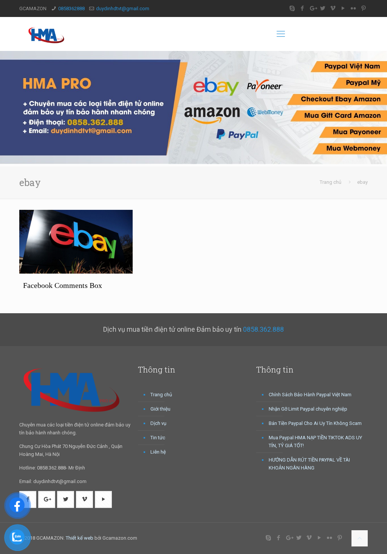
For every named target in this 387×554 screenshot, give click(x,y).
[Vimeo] (333, 8)
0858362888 (71, 8)
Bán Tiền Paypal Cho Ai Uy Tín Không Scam (315, 423)
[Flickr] (354, 8)
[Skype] (292, 8)
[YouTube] (343, 8)
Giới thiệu (160, 409)
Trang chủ (330, 182)
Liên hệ (158, 452)
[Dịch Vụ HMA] (47, 34)
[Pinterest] (364, 8)
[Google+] (313, 8)
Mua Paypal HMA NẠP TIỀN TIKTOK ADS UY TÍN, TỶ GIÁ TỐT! (315, 441)
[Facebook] (303, 8)
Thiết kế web (79, 538)
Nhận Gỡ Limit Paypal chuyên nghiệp (308, 409)
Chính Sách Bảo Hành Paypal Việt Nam (310, 394)
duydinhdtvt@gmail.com (122, 8)
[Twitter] (323, 8)
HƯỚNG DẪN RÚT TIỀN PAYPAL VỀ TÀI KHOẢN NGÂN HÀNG (309, 464)
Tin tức (157, 437)
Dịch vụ (158, 423)
